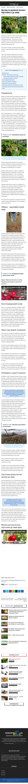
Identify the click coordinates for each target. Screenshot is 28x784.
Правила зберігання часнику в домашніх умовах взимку (20, 600)
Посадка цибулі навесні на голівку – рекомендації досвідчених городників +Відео (17, 611)
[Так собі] (8, 580)
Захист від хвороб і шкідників (9, 81)
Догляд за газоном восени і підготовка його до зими (7, 599)
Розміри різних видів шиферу (15, 684)
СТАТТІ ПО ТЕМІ (9, 605)
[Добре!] (16, 580)
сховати (20, 70)
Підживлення (5, 73)
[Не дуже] (3, 580)
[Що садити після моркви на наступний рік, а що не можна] (4, 624)
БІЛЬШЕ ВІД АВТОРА (18, 605)
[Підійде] (12, 580)
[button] (26, 4)
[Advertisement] (14, 560)
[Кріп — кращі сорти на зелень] (4, 636)
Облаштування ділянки (13, 692)
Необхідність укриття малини (9, 83)
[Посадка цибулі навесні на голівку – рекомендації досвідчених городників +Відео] (4, 611)
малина (6, 584)
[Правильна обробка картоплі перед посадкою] (4, 618)
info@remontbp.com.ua (19, 743)
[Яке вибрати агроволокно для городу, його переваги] (4, 630)
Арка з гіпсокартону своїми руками (16, 677)
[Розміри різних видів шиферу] (4, 685)
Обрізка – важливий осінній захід (10, 74)
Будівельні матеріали (13, 685)
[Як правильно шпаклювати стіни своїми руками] (4, 667)
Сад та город (19, 7)
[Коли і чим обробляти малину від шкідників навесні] (4, 643)
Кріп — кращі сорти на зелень (16, 635)
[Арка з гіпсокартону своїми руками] (4, 679)
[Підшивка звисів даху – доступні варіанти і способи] (4, 698)
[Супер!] (20, 580)
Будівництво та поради (13, 667)
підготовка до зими (13, 584)
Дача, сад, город (11, 7)
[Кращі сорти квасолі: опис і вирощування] (4, 660)
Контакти (3, 772)
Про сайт (3, 774)
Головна (3, 7)
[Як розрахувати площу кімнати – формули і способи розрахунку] (4, 673)
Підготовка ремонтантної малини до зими (12, 85)
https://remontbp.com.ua (16, 781)
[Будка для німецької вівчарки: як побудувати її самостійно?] (4, 692)
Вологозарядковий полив (8, 79)
